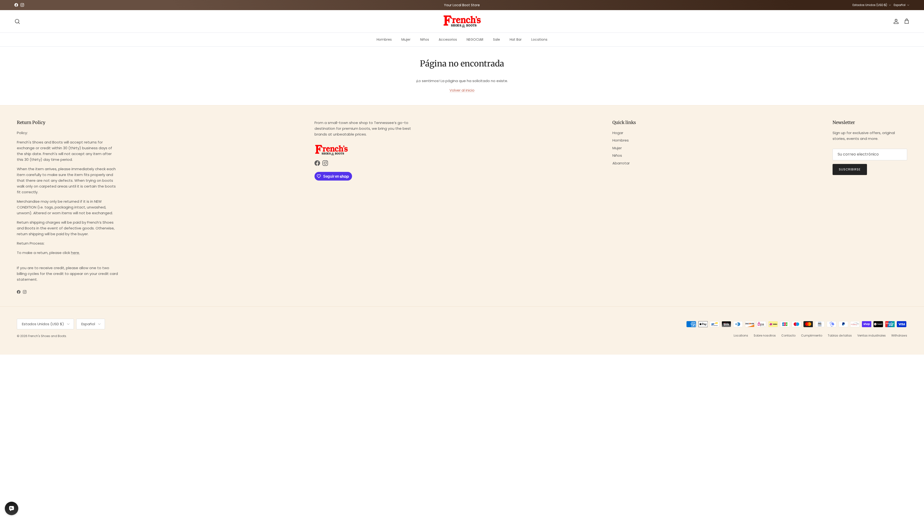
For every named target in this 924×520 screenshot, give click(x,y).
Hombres (384, 39)
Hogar (617, 132)
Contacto (788, 335)
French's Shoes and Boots (47, 336)
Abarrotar (621, 163)
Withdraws (899, 335)
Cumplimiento (811, 335)
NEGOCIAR (475, 39)
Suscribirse (850, 169)
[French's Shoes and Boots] (462, 21)
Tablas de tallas (840, 335)
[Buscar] (17, 21)
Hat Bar (516, 39)
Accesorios (448, 39)
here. (75, 252)
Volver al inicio (462, 90)
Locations (539, 39)
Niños (424, 39)
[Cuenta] (895, 21)
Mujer (406, 39)
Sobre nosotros (765, 335)
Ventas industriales (871, 335)
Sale (496, 39)
